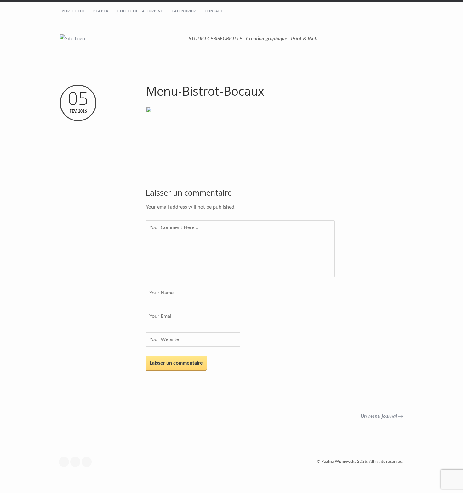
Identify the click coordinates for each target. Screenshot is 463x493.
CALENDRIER (184, 11)
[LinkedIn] (88, 462)
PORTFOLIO (73, 11)
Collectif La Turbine (140, 11)
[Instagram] (77, 462)
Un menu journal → (382, 416)
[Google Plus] (65, 462)
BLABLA (101, 11)
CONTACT (214, 11)
